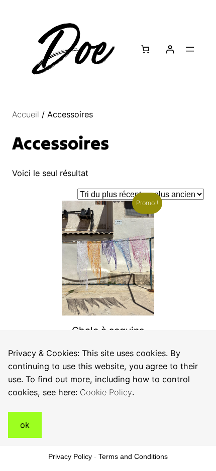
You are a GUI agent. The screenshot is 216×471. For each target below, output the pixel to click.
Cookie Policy (106, 392)
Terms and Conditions (133, 456)
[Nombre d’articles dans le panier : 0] (145, 49)
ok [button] (25, 425)
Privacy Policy (70, 456)
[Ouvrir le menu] (190, 49)
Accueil (25, 114)
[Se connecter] (169, 49)
